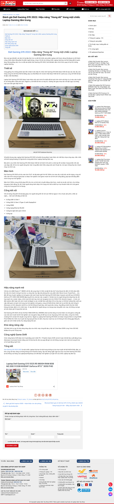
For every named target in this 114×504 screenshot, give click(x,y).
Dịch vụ (86, 9)
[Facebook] (90, 484)
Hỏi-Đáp (92, 35)
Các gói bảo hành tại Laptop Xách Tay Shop (47, 482)
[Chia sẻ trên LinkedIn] (50, 395)
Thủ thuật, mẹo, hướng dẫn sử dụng (98, 45)
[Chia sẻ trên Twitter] (39, 395)
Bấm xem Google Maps (7, 477)
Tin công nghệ (94, 49)
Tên (6, 434)
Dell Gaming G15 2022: (19, 52)
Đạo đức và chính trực (65, 471)
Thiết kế (7, 36)
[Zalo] (82, 484)
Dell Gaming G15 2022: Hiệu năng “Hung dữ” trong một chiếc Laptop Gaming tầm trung (31, 34)
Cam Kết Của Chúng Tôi (65, 474)
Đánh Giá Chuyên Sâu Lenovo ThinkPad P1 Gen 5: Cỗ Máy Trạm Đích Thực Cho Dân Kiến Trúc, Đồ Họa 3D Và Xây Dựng (99, 64)
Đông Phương (24, 25)
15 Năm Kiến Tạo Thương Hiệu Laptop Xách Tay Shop (65, 477)
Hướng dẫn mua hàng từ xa (66, 482)
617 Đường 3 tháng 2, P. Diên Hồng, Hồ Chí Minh (96, 5)
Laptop (8, 9)
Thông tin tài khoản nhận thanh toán (46, 486)
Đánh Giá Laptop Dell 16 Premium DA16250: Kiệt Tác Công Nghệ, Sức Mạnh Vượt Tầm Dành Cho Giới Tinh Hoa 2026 (99, 87)
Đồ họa (91, 29)
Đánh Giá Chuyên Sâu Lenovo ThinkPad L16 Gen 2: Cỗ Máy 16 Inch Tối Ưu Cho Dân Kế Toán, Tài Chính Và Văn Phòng (99, 72)
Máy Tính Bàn (40, 9)
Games (17, 14)
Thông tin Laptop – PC (96, 38)
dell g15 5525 (48, 399)
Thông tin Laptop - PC (9, 14)
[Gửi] (66, 3)
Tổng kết (7, 47)
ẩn (37, 31)
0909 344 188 (103, 2)
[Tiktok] (78, 484)
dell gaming (55, 399)
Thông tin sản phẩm (95, 41)
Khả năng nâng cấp (10, 43)
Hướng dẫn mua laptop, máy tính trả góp (66, 485)
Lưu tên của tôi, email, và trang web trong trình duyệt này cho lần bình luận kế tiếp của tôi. (34, 441)
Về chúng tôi (62, 469)
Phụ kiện (57, 9)
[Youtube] (86, 484)
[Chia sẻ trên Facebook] (35, 395)
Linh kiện (72, 9)
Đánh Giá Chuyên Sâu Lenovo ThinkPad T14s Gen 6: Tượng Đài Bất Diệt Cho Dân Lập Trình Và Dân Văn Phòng (99, 80)
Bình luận (8, 419)
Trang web (60, 434)
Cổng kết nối (9, 39)
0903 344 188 (90, 2)
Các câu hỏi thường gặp (65, 480)
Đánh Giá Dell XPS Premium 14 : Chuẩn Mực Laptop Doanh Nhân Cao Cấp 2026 (99, 94)
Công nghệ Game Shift (11, 45)
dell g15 (43, 399)
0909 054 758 (84, 461)
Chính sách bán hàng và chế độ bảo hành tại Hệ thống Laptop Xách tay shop (66, 489)
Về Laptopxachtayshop (96, 52)
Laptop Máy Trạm (23, 9)
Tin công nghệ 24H (104, 9)
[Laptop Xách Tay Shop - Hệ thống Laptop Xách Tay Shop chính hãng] (8, 3)
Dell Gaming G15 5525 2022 (12, 349)
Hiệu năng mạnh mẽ (11, 41)
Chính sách (92, 25)
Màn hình (7, 38)
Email (33, 434)
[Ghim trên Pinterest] (46, 395)
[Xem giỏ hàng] (70, 3)
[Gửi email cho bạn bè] (43, 395)
